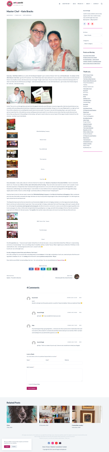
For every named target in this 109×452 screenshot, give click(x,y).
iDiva (84, 96)
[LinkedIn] (43, 269)
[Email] (54, 269)
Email (47, 360)
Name (28, 360)
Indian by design (87, 143)
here (59, 260)
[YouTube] (92, 23)
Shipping (53, 446)
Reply (80, 297)
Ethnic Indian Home (88, 131)
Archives (85, 32)
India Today (86, 120)
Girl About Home (87, 108)
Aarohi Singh (40, 312)
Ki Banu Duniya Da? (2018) (90, 57)
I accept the (34, 384)
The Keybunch (87, 139)
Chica (8, 425)
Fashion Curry (86, 98)
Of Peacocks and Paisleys (89, 110)
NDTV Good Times (88, 75)
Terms (43, 446)
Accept (7, 446)
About (88, 3)
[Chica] (22, 414)
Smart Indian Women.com (89, 80)
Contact (96, 3)
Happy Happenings (27, 15)
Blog (74, 3)
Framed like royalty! (77, 425)
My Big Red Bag (87, 77)
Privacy (48, 446)
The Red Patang (87, 126)
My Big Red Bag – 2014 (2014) (91, 59)
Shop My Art (66, 3)
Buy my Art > (94, 19)
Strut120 (85, 90)
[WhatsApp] (49, 269)
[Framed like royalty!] (87, 414)
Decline (13, 446)
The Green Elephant (88, 128)
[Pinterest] (37, 269)
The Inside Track (87, 88)
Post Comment (31, 388)
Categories (86, 40)
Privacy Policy (37, 384)
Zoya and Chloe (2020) (89, 55)
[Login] (59, 3)
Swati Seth (35, 297)
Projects (80, 3)
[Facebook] (31, 269)
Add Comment (30, 367)
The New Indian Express (89, 79)
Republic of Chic (87, 130)
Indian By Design (87, 124)
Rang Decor (86, 137)
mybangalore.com (87, 141)
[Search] (101, 3)
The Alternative (87, 100)
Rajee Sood (86, 112)
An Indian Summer (87, 118)
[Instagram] (88, 23)
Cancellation (59, 446)
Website (67, 360)
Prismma (85, 94)
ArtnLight (85, 104)
